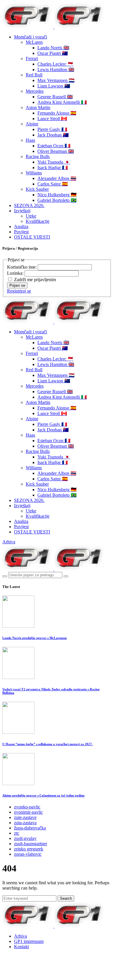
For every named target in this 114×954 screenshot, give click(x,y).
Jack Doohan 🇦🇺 (53, 134)
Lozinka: (16, 273)
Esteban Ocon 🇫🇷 (53, 145)
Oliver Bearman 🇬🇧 (55, 151)
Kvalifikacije (37, 221)
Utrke (31, 215)
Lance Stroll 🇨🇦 (52, 118)
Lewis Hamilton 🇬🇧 (55, 69)
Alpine (32, 123)
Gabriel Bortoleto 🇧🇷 (57, 200)
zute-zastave (25, 817)
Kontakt (21, 946)
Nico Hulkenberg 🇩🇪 (57, 194)
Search (66, 898)
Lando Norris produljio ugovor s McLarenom (34, 638)
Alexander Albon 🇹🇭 (56, 178)
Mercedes (35, 91)
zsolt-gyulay (25, 838)
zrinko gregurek (28, 848)
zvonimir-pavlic (28, 812)
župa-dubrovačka (30, 827)
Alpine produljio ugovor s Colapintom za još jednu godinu (43, 795)
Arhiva (8, 541)
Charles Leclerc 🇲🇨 (55, 64)
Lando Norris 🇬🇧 (53, 47)
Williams (34, 172)
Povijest (21, 231)
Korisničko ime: (22, 267)
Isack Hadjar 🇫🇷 (52, 167)
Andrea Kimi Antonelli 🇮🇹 (62, 102)
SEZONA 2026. (29, 205)
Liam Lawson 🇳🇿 (53, 85)
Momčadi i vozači (30, 36)
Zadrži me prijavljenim (35, 279)
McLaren (34, 42)
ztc (16, 833)
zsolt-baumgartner (30, 843)
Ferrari (32, 58)
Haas (30, 140)
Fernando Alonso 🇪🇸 (56, 113)
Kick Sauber (37, 189)
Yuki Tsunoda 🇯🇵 (53, 162)
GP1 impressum (29, 941)
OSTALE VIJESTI (32, 236)
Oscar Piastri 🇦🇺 (52, 53)
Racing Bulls (38, 156)
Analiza (21, 226)
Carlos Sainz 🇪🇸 (52, 183)
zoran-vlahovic (28, 854)
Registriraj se (19, 290)
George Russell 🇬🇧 (55, 96)
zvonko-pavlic (27, 806)
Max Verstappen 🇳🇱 (56, 80)
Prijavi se (17, 285)
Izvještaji (22, 210)
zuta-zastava (25, 822)
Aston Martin (38, 107)
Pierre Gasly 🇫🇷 (52, 129)
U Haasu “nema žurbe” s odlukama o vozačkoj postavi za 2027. (47, 744)
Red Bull (34, 74)
